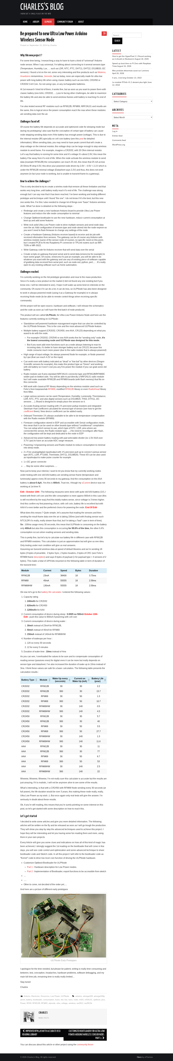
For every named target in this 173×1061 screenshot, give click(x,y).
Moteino (101, 72)
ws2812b (88, 1003)
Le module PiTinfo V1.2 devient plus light (129, 82)
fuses (57, 1000)
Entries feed (117, 136)
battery (29, 1000)
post (81, 139)
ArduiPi (36, 22)
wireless (72, 1003)
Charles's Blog (42, 7)
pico (103, 1000)
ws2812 (80, 1003)
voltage (64, 1003)
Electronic (35, 996)
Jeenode (48, 76)
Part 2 (30, 871)
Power (23, 1003)
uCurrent (86, 483)
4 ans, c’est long (119, 78)
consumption (48, 1000)
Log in (114, 131)
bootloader (37, 1000)
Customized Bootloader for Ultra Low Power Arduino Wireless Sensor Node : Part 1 (86, 1034)
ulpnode (52, 1003)
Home (25, 22)
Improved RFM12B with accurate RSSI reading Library (41, 1033)
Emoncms (45, 996)
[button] (36, 680)
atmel (22, 1000)
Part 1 (30, 867)
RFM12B (69, 389)
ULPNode (48, 22)
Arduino (27, 996)
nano (70, 1000)
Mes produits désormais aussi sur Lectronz (130, 70)
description (39, 557)
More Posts (44, 1018)
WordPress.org (118, 145)
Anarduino (25, 76)
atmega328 (88, 996)
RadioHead (94, 389)
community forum (85, 1044)
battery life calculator (51, 592)
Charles (53, 45)
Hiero (139, 1057)
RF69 (29, 1003)
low (65, 1000)
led (62, 1000)
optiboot (96, 1000)
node (76, 1000)
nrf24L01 (88, 1000)
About (81, 22)
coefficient (29, 411)
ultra (58, 1003)
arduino (78, 996)
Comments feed (119, 140)
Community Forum (65, 22)
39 (104, 33)
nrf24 (81, 1000)
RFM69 (51, 389)
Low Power (55, 996)
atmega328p (99, 996)
